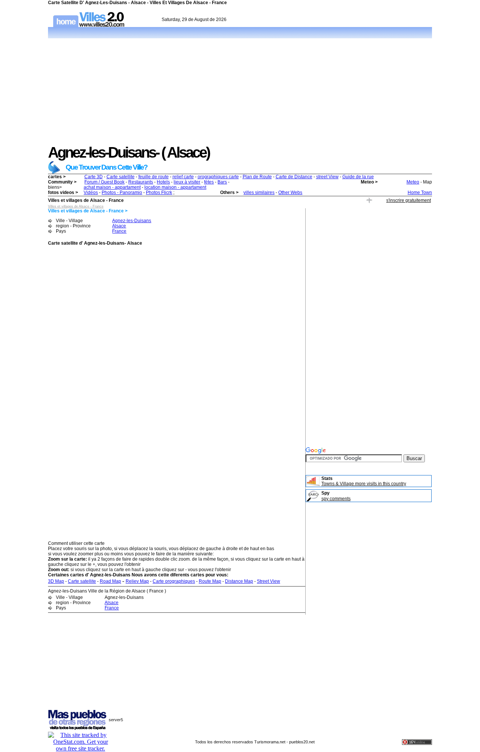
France (119, 231)
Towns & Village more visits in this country (363, 483)
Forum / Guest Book (104, 182)
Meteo (412, 182)
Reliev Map (137, 581)
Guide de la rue (358, 176)
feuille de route (153, 176)
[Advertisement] (240, 91)
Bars (222, 182)
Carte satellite (120, 176)
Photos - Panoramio (122, 192)
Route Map (210, 581)
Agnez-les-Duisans (131, 220)
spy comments (336, 498)
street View (327, 176)
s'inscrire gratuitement (408, 200)
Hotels (163, 182)
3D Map (56, 581)
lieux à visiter (187, 182)
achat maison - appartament (112, 187)
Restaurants (140, 182)
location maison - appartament (175, 187)
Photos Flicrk (159, 192)
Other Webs (290, 192)
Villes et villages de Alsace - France (76, 206)
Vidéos (91, 192)
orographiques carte (218, 176)
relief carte (183, 176)
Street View (268, 581)
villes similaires (258, 192)
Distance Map (239, 581)
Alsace (119, 226)
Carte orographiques (174, 581)
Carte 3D (93, 176)
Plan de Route (257, 176)
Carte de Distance (294, 176)
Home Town (420, 192)
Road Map (110, 581)
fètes (209, 182)
